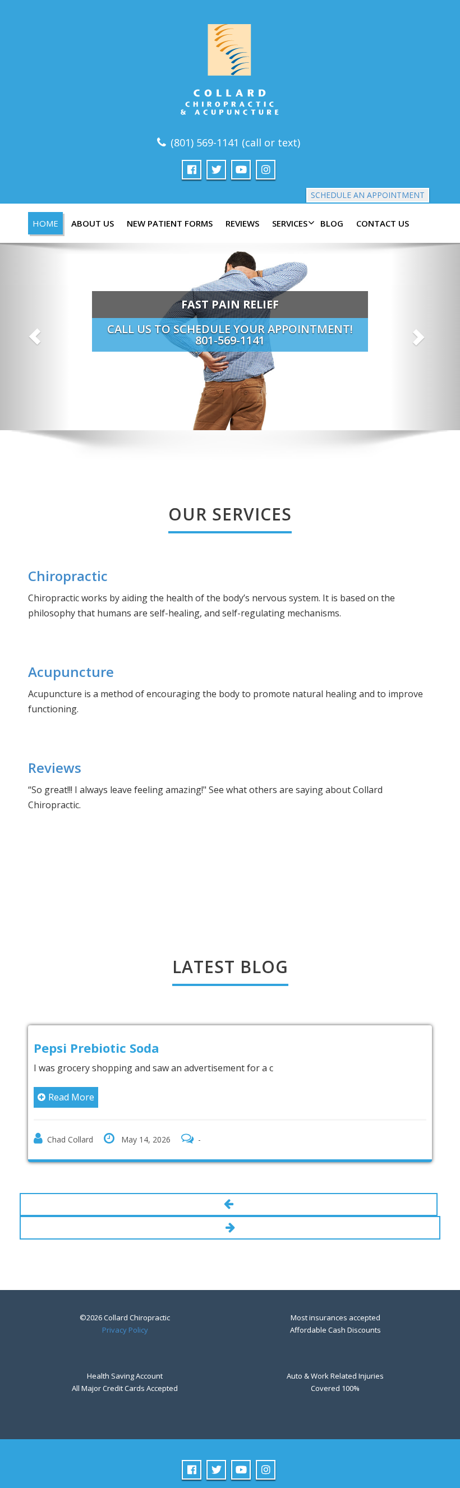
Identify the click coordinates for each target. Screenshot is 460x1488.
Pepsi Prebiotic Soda (96, 1047)
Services (289, 223)
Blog (331, 223)
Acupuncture (71, 671)
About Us (92, 223)
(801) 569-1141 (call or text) (235, 142)
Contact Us (382, 223)
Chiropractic (68, 575)
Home (45, 223)
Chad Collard (70, 1139)
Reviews (242, 223)
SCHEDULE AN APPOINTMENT (368, 195)
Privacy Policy (125, 1330)
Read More (71, 1097)
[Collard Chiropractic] (230, 65)
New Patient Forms (170, 223)
